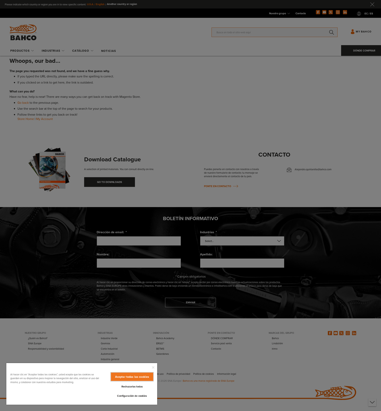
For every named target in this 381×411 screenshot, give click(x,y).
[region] (81, 384)
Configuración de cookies (132, 396)
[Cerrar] (153, 367)
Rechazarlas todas (132, 386)
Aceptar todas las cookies (132, 377)
